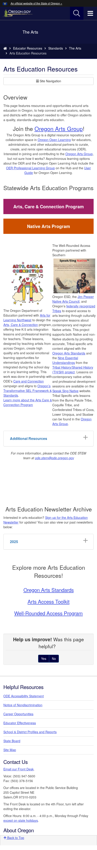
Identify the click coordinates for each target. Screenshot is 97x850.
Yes (43, 658)
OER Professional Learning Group (30, 168)
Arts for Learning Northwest (26, 317)
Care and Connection (28, 381)
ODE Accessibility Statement (23, 696)
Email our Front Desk (18, 769)
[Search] (76, 13)
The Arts (75, 48)
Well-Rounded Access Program (48, 613)
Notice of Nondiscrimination (22, 705)
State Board (11, 741)
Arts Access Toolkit (48, 601)
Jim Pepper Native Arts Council (73, 299)
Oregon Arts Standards (68, 353)
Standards (55, 48)
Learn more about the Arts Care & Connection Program (27, 402)
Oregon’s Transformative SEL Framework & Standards (27, 391)
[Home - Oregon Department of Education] (5, 48)
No (54, 658)
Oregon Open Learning (54, 139)
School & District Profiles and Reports (30, 732)
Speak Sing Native (65, 391)
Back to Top (15, 837)
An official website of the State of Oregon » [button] (36, 3)
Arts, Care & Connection (20, 324)
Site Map (9, 750)
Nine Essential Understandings (65, 360)
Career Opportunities (18, 714)
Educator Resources (27, 48)
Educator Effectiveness (19, 723)
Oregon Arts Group (59, 128)
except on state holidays (20, 820)
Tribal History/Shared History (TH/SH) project (72, 369)
